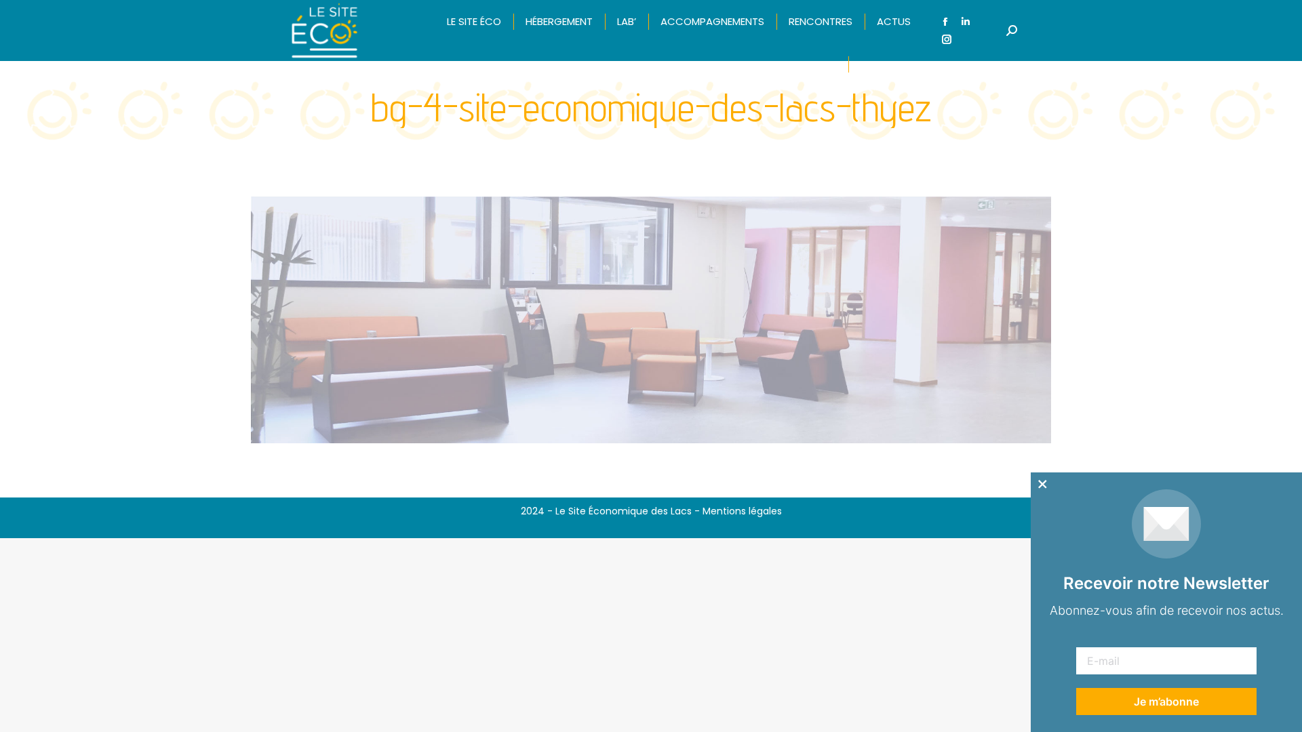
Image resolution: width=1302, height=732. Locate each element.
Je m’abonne (1166, 701)
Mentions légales (742, 511)
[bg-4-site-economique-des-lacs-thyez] (651, 320)
